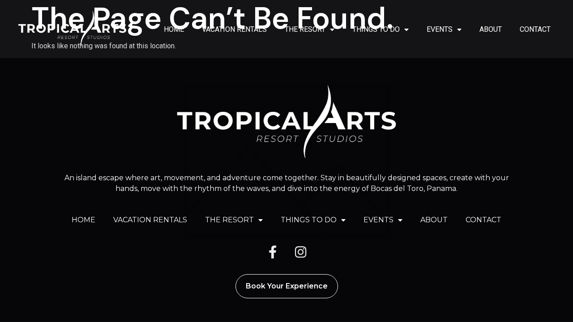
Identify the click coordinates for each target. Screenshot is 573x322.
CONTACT (535, 29)
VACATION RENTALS (234, 29)
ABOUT (490, 29)
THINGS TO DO (376, 29)
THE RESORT (305, 29)
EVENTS (440, 29)
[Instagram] (300, 252)
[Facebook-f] (273, 252)
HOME (174, 29)
